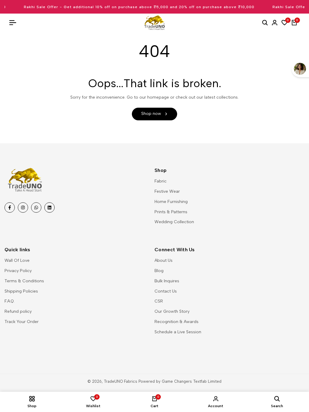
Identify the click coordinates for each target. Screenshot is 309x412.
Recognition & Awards (176, 321)
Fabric (160, 181)
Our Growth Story (172, 311)
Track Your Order (22, 321)
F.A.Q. (9, 301)
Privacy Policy (18, 270)
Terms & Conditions (24, 281)
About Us (163, 260)
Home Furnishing (171, 201)
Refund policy (18, 311)
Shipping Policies (21, 291)
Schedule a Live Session (177, 331)
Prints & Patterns (170, 211)
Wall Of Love (17, 260)
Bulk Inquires (166, 281)
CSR (158, 301)
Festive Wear (167, 191)
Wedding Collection (174, 221)
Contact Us (165, 291)
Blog (159, 270)
